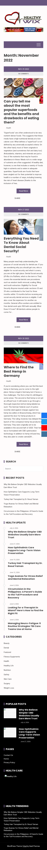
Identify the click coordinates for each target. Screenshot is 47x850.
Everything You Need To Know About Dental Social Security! (21, 244)
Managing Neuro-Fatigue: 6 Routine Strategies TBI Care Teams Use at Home (24, 626)
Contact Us (8, 755)
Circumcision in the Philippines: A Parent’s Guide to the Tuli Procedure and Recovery (25, 593)
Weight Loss (9, 688)
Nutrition (7, 670)
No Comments (23, 74)
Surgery (7, 683)
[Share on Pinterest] (28, 198)
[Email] (31, 198)
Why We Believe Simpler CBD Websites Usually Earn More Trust (25, 534)
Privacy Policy (9, 762)
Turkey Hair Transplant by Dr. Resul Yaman (21, 499)
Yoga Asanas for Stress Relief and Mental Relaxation (25, 577)
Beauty (6, 643)
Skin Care (8, 679)
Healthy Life (9, 666)
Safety (6, 674)
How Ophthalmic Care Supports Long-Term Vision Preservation (24, 550)
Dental (6, 648)
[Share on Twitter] (25, 198)
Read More (23, 191)
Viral (25, 846)
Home (6, 759)
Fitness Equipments (12, 657)
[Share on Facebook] (23, 198)
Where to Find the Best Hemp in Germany (19, 371)
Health (8, 128)
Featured (7, 652)
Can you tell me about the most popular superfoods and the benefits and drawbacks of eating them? (21, 112)
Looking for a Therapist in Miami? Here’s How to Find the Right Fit (25, 610)
